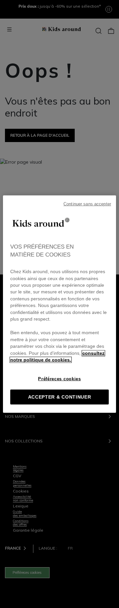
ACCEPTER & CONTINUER (59, 396)
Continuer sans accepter (87, 204)
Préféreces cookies (59, 378)
